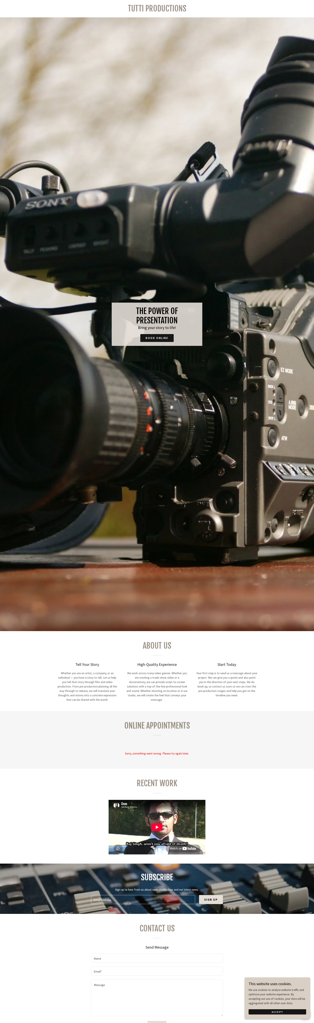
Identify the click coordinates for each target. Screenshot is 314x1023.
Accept (277, 1011)
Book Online (157, 338)
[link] (157, 10)
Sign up (211, 899)
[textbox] (143, 899)
